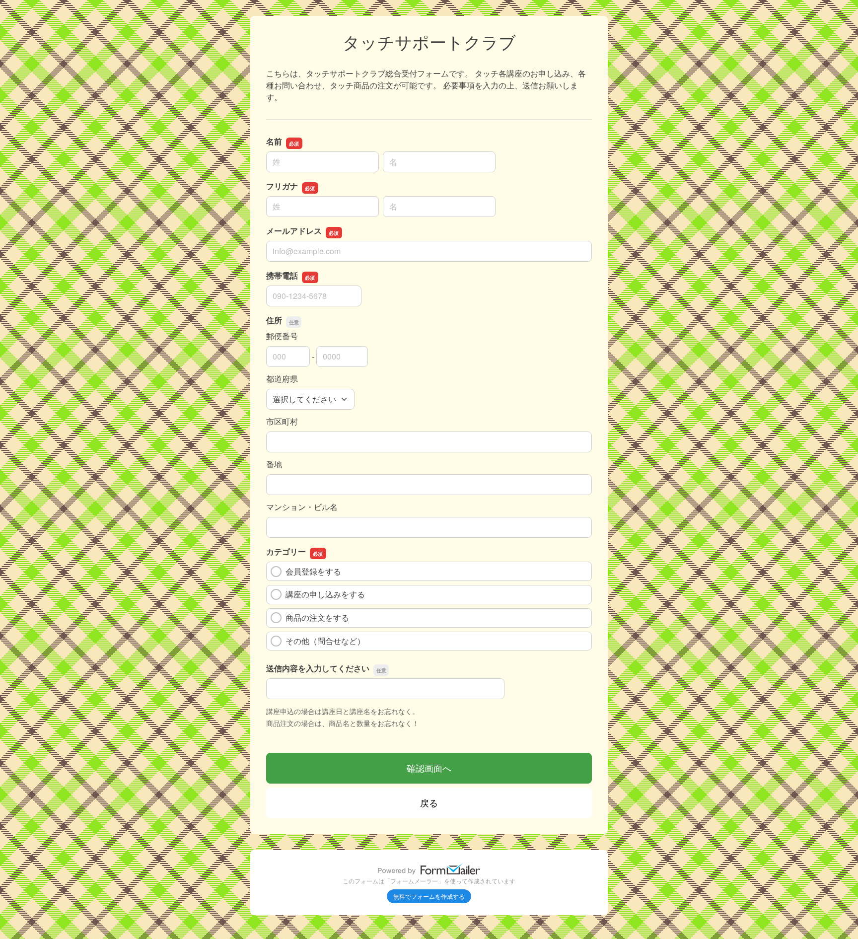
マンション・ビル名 (302, 506)
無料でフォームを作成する (429, 896)
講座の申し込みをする (325, 594)
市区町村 (282, 421)
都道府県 (282, 378)
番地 (274, 464)
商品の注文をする (317, 617)
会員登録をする (313, 571)
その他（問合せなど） (325, 641)
